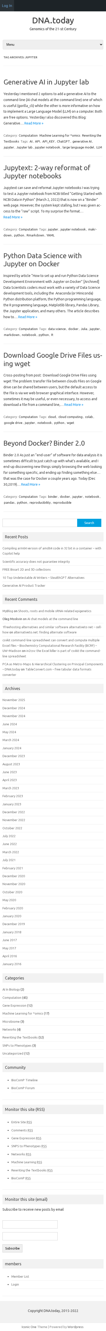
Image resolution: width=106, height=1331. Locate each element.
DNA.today (53, 20)
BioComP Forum (23, 1088)
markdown (11, 334)
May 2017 (9, 948)
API (37, 141)
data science (57, 329)
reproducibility (40, 502)
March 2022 (10, 852)
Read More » (33, 123)
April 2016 (9, 956)
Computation (28, 135)
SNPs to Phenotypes (17, 1045)
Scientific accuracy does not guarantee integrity (36, 561)
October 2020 (12, 892)
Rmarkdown (35, 235)
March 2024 (10, 740)
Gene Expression (14, 1005)
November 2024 (13, 716)
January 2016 (11, 964)
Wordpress (76, 1327)
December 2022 (13, 812)
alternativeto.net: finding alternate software (45, 632)
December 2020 (13, 876)
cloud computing (70, 416)
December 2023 (13, 756)
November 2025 (13, 700)
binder (52, 496)
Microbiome (11, 1021)
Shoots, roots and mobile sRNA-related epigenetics (54, 611)
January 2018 (11, 932)
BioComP (21, 1178)
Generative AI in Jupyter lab (46, 82)
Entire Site (21, 1122)
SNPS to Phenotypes (29, 1146)
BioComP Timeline (24, 1080)
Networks (9, 1029)
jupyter (9, 147)
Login (15, 1284)
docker (73, 329)
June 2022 (9, 844)
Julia (84, 329)
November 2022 (13, 820)
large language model (78, 147)
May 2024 (9, 732)
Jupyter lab (25, 147)
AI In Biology (11, 989)
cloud (52, 416)
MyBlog (7, 611)
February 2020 (12, 908)
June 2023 (9, 772)
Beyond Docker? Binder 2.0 (44, 443)
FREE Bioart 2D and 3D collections (26, 569)
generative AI (82, 141)
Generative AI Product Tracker (23, 585)
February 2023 (12, 796)
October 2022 (12, 828)
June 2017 (9, 940)
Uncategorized (12, 1053)
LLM (99, 147)
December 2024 (13, 708)
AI (31, 141)
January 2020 (11, 916)
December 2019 (13, 924)
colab (89, 416)
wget (70, 422)
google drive (13, 422)
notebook (29, 334)
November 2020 (13, 884)
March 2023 (10, 788)
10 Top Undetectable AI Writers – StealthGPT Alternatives (43, 577)
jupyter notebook (47, 147)
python (19, 235)
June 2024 (9, 724)
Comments (22, 1130)
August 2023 (11, 764)
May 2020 (9, 900)
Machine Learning (26, 1162)
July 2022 (9, 836)
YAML (50, 235)
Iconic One (29, 1327)
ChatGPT (63, 141)
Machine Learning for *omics (59, 135)
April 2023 (9, 780)
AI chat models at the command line (52, 619)
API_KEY (48, 141)
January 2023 (11, 804)
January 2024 (11, 748)
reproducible (62, 502)
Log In (7, 5)
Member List (20, 1276)
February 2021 (12, 868)
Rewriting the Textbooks (20, 1037)
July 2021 (9, 860)
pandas (9, 502)
